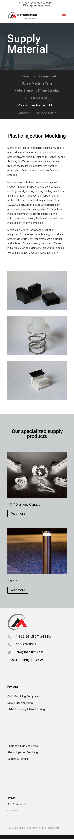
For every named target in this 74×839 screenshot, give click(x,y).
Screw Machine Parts (20, 703)
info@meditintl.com (29, 652)
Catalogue (13, 810)
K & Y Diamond (16, 804)
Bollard (11, 797)
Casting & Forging (18, 758)
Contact (38, 660)
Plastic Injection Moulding (22, 752)
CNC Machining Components (24, 696)
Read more (17, 514)
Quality (25, 660)
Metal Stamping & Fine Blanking (26, 709)
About (14, 660)
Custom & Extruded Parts (22, 746)
